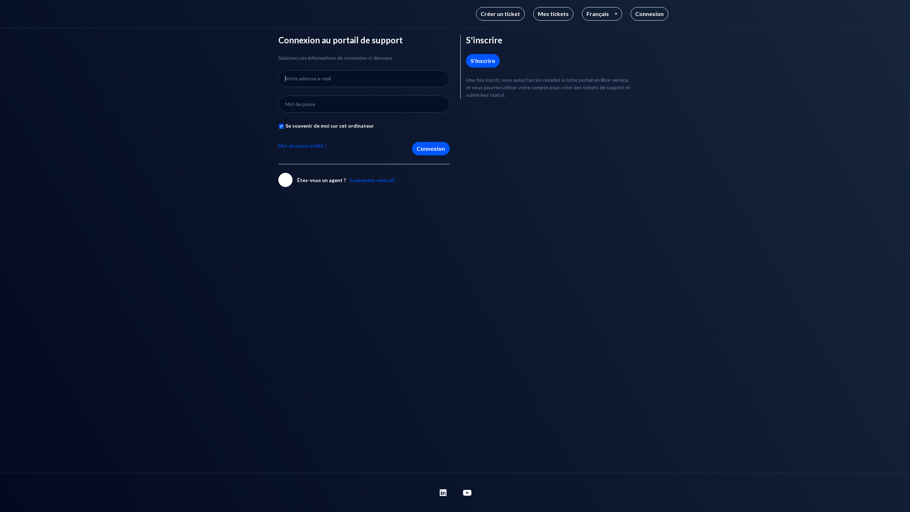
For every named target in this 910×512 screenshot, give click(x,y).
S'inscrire (483, 60)
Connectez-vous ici (372, 180)
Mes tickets (553, 13)
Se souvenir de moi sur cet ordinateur (329, 126)
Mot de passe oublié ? (302, 146)
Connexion (431, 148)
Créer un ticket (500, 13)
